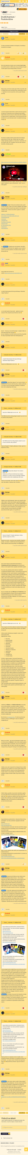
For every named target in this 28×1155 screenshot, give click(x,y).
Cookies (19, 1149)
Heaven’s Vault (4, 223)
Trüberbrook (4, 226)
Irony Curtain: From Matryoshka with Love (10, 215)
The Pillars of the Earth (6, 222)
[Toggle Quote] (3, 354)
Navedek (7, 53)
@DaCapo (6, 246)
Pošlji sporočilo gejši (11, 1149)
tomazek (6, 354)
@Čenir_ (3, 890)
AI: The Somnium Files (6, 225)
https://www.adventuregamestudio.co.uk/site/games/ (13, 858)
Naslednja (22, 33)
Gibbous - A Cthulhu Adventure (7, 214)
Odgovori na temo (14, 31)
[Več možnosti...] (25, 39)
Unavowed (3, 219)
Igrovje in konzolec (11, 28)
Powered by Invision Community (14, 1152)
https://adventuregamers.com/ (7, 856)
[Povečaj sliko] (14, 842)
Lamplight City (4, 220)
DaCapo (7, 80)
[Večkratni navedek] (2, 53)
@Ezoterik (4, 876)
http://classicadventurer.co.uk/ (7, 834)
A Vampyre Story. (11, 717)
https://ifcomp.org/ (5, 823)
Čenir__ (6, 408)
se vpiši (8, 1121)
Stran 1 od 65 (14, 33)
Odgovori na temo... (8, 1127)
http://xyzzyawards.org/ (6, 825)
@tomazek (4, 205)
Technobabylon (4, 228)
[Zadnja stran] (27, 34)
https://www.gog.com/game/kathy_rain (13, 273)
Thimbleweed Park (5, 217)
